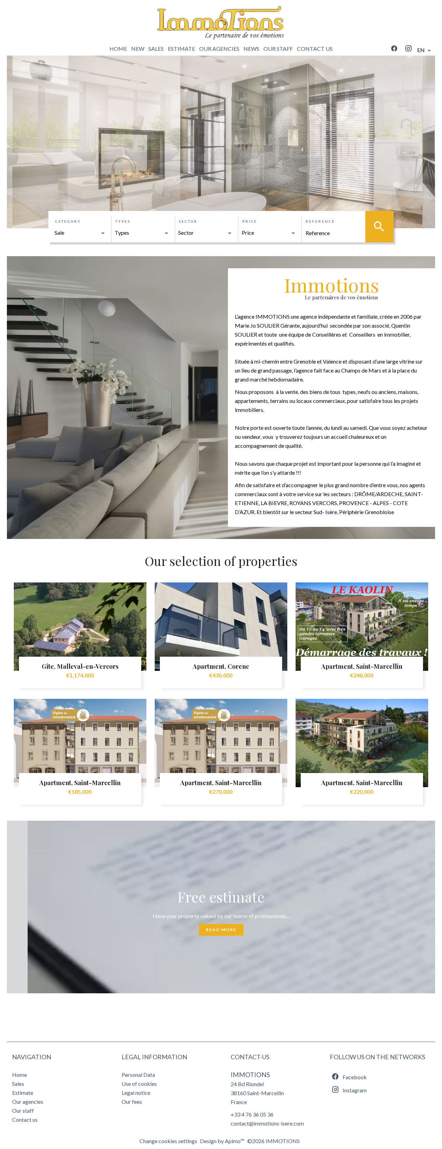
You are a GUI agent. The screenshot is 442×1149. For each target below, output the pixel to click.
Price (249, 221)
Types (123, 221)
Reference (320, 221)
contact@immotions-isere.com (267, 1123)
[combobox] (80, 233)
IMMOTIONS (250, 1075)
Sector (188, 221)
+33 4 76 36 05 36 (252, 1114)
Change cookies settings (168, 1141)
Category (68, 221)
